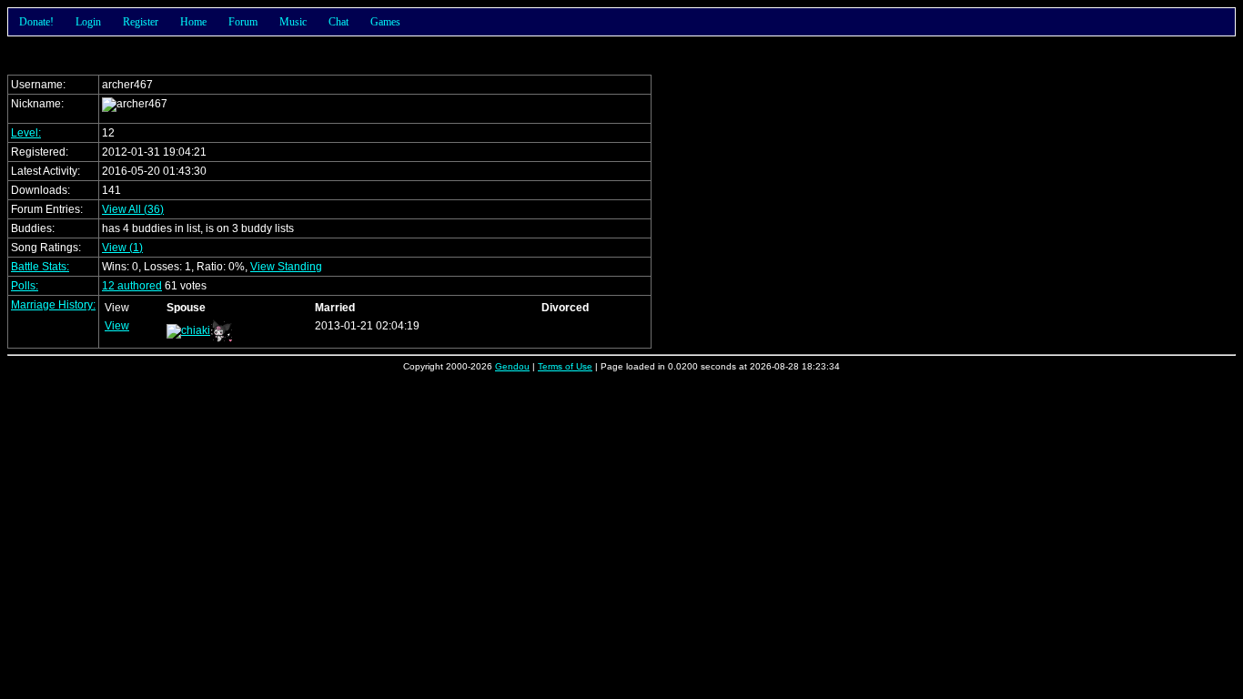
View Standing (286, 266)
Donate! (36, 21)
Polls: (24, 285)
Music (293, 21)
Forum (243, 21)
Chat (338, 21)
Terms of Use (565, 366)
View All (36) (133, 209)
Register (140, 21)
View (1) (122, 247)
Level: (26, 133)
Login (88, 21)
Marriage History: (53, 305)
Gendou (512, 366)
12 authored (132, 285)
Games (385, 21)
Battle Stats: (40, 266)
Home (193, 21)
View (117, 325)
